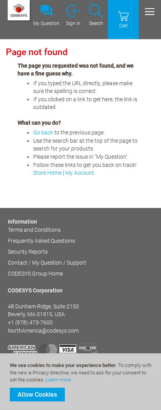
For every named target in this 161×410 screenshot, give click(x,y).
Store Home (47, 173)
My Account (79, 173)
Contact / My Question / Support (47, 263)
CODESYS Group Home (35, 273)
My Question (46, 23)
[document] (81, 381)
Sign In (73, 23)
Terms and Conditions (34, 230)
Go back (43, 132)
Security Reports (28, 252)
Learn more (58, 380)
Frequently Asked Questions (41, 241)
